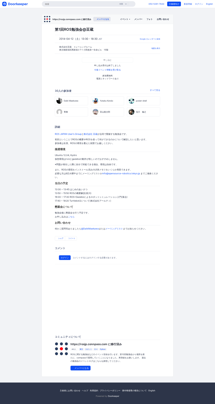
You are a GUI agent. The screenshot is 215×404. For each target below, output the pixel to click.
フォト (150, 19)
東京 (81, 349)
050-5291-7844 (156, 4)
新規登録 (188, 4)
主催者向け (174, 4)
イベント (124, 19)
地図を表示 (155, 48)
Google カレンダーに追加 (150, 39)
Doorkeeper (113, 396)
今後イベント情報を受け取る (107, 70)
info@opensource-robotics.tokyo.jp (121, 173)
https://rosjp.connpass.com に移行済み (72, 19)
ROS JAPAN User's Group (68, 134)
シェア (60, 238)
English (209, 4)
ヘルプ (85, 390)
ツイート (71, 238)
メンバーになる (102, 19)
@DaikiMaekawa (90, 228)
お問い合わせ (163, 19)
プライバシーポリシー (110, 390)
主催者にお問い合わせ (70, 390)
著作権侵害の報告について (134, 390)
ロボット (88, 349)
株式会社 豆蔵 (90, 134)
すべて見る (155, 90)
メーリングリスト (114, 228)
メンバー (138, 19)
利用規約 (94, 390)
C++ (96, 349)
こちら (71, 216)
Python (103, 349)
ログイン (199, 4)
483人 (74, 349)
